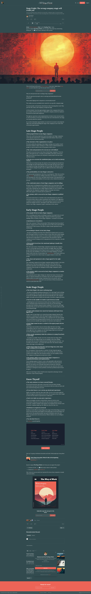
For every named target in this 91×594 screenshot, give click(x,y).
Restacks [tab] (33, 535)
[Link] (25, 131)
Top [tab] (27, 550)
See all (28, 578)
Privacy (8, 592)
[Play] (32, 23)
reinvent (30, 421)
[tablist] (30, 535)
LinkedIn (36, 469)
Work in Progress (33, 27)
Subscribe (82, 2)
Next (61, 527)
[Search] (76, 3)
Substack (80, 592)
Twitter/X (42, 469)
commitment (50, 253)
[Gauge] (63, 23)
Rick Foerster (31, 15)
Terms (11, 592)
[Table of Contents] (1, 297)
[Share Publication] (78, 3)
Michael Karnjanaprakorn (32, 279)
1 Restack (38, 520)
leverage (31, 175)
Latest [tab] (30, 550)
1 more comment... (29, 545)
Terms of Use (51, 570)
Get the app (50, 592)
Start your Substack (43, 592)
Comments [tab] (29, 535)
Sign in (87, 2)
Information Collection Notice (45, 571)
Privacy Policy (53, 571)
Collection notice (14, 592)
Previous (30, 527)
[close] (55, 552)
